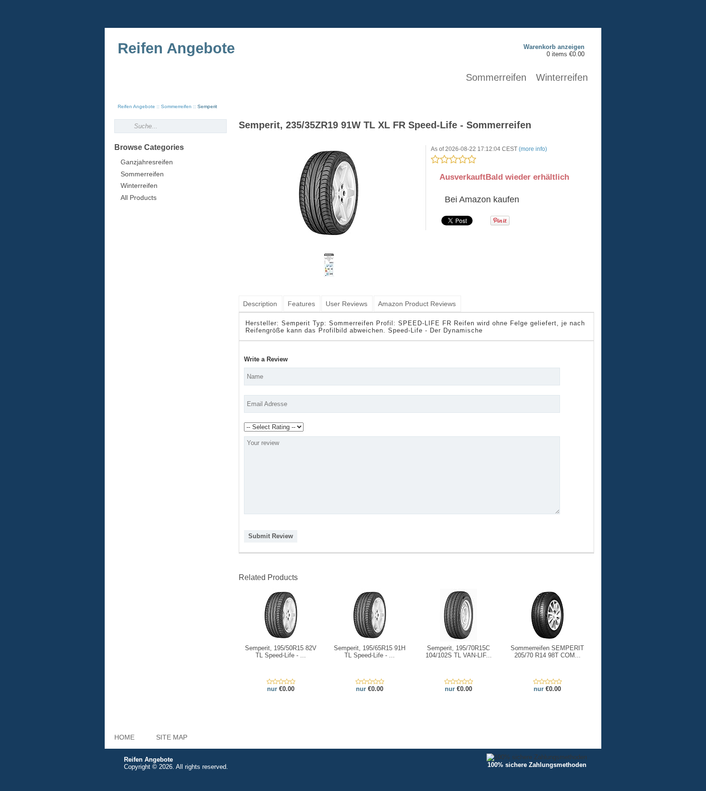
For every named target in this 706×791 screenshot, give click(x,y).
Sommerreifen (496, 77)
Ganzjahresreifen (147, 162)
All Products (139, 197)
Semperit (207, 106)
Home (124, 737)
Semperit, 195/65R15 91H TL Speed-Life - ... (369, 651)
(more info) (533, 149)
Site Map (171, 737)
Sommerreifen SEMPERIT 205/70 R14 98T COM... (547, 651)
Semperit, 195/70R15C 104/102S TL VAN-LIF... (459, 651)
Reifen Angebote (136, 106)
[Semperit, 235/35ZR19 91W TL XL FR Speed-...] (329, 193)
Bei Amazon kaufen (480, 199)
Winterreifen (562, 77)
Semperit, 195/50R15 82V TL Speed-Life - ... (280, 651)
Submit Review (270, 536)
